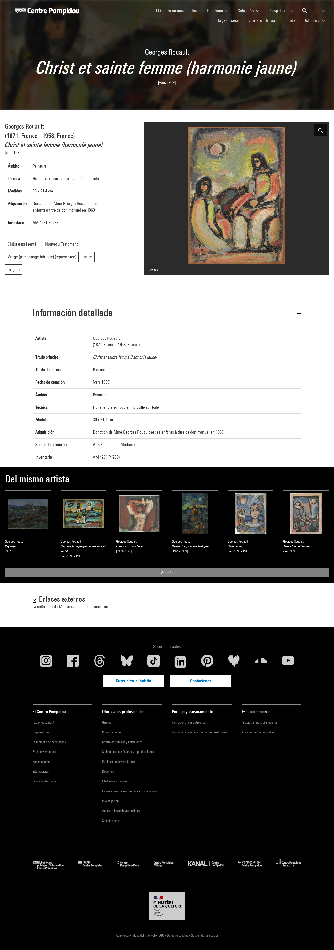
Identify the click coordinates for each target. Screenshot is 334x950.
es (318, 10)
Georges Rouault (24, 126)
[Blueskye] (126, 662)
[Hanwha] (288, 868)
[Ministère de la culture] (167, 906)
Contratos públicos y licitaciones (122, 742)
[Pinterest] (207, 662)
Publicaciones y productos (118, 762)
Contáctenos (200, 680)
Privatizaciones (111, 732)
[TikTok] (153, 662)
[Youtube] (288, 662)
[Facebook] (72, 662)
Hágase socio (230, 20)
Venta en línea (261, 20)
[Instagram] (46, 662)
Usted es (312, 20)
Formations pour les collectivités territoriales (199, 732)
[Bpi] (52, 868)
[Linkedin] (180, 662)
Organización (41, 732)
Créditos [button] (153, 270)
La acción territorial (45, 781)
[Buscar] (305, 11)
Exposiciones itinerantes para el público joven (130, 791)
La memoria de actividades (49, 742)
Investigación (110, 801)
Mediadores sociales (114, 781)
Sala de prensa (111, 821)
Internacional (41, 771)
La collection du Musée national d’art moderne (70, 606)
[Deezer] (234, 662)
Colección (246, 10)
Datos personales (178, 935)
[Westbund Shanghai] (253, 868)
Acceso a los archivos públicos (121, 811)
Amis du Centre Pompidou (258, 732)
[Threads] (99, 662)
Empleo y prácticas (44, 752)
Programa (215, 10)
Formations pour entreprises (189, 722)
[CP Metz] (131, 868)
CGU (161, 935)
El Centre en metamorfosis (179, 10)
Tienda (291, 20)
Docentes (108, 771)
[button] (167, 313)
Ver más (167, 572)
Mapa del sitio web (144, 935)
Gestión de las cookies (204, 935)
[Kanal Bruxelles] (209, 868)
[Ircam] (94, 868)
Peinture (39, 166)
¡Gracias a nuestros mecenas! (260, 722)
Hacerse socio (41, 762)
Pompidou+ (278, 10)
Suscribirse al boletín (133, 680)
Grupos (106, 722)
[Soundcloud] (261, 662)
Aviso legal (123, 935)
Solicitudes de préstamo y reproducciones (128, 752)
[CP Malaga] (167, 868)
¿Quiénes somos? (43, 722)
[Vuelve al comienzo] (322, 938)
